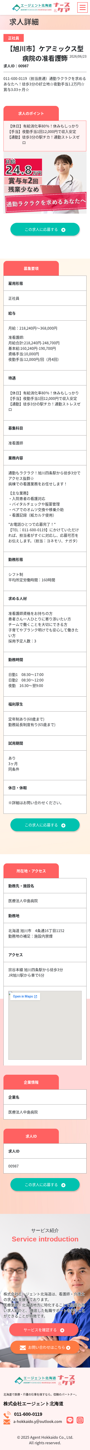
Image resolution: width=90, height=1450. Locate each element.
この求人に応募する (42, 229)
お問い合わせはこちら (47, 1347)
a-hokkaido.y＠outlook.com (37, 1421)
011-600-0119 (28, 1414)
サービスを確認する (41, 1329)
